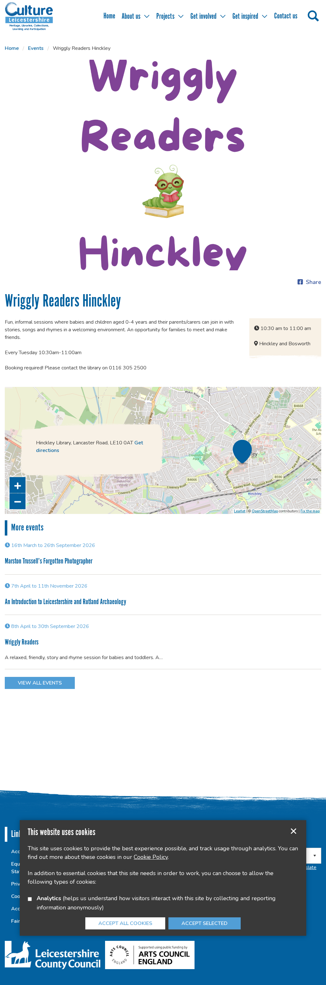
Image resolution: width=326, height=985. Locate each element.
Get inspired (245, 17)
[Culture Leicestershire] (38, 16)
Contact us (285, 16)
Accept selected (293, 831)
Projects (165, 17)
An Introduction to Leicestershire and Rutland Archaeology (65, 602)
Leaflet (239, 511)
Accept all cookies (125, 923)
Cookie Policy (151, 857)
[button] (17, 485)
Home (109, 16)
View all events (40, 682)
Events (36, 48)
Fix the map (310, 511)
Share (313, 282)
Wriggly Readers (22, 642)
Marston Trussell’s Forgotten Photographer (48, 561)
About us (131, 17)
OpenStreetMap (265, 511)
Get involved (203, 17)
